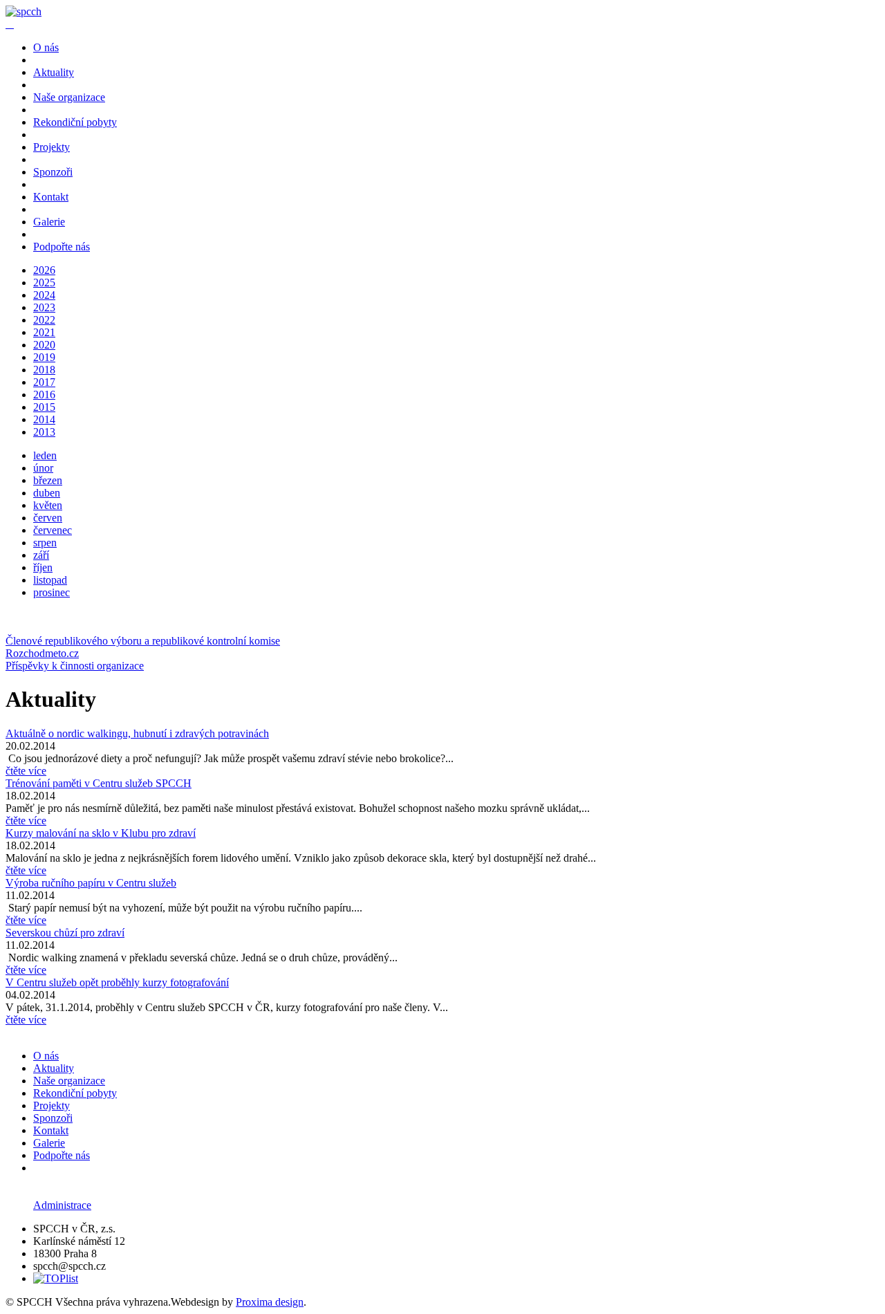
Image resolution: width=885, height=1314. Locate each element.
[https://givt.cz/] (7, 24)
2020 (44, 345)
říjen (43, 567)
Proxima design (270, 1302)
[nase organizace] (23, 11)
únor (43, 468)
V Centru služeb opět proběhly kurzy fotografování (117, 982)
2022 (44, 320)
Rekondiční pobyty (75, 122)
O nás (46, 47)
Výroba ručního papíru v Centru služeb (91, 883)
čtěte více (26, 771)
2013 (44, 432)
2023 (44, 307)
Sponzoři (53, 172)
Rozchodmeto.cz (42, 653)
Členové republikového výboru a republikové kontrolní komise (143, 641)
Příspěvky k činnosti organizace (75, 666)
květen (47, 505)
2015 (44, 407)
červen (47, 518)
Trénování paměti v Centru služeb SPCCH (99, 783)
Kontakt (50, 197)
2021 (44, 332)
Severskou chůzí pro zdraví (65, 932)
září (41, 555)
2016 (44, 394)
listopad (50, 580)
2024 (44, 295)
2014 (44, 419)
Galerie (49, 222)
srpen (45, 542)
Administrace (62, 1205)
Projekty (51, 147)
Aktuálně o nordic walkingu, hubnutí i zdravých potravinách (137, 733)
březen (47, 480)
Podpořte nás (61, 246)
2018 (44, 370)
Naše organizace (69, 97)
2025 (44, 282)
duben (46, 493)
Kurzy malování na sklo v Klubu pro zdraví (101, 833)
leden (45, 455)
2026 (44, 270)
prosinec (51, 592)
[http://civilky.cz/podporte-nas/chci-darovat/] (12, 24)
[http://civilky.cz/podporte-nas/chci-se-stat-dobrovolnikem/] (9, 24)
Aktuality (53, 72)
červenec (52, 530)
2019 (44, 357)
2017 (44, 382)
